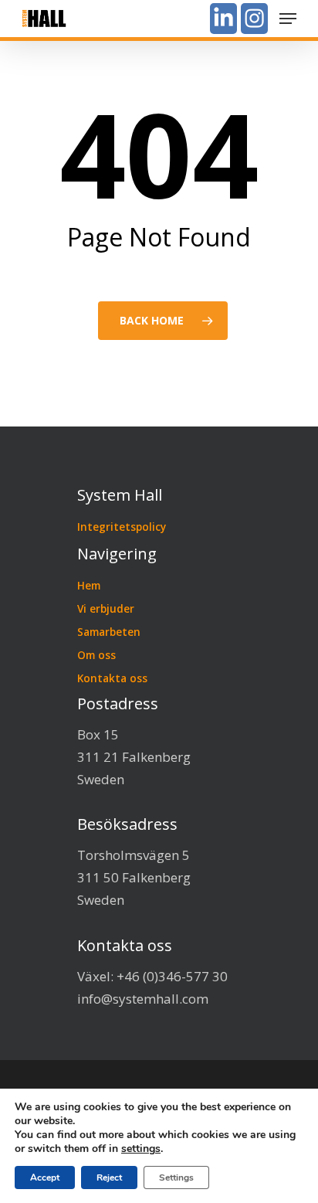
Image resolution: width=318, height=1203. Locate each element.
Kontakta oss (112, 678)
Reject (109, 1177)
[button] (287, 18)
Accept (44, 1177)
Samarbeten (108, 631)
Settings (176, 1177)
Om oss (96, 654)
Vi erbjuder (105, 608)
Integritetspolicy (121, 526)
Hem (88, 585)
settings (141, 1149)
